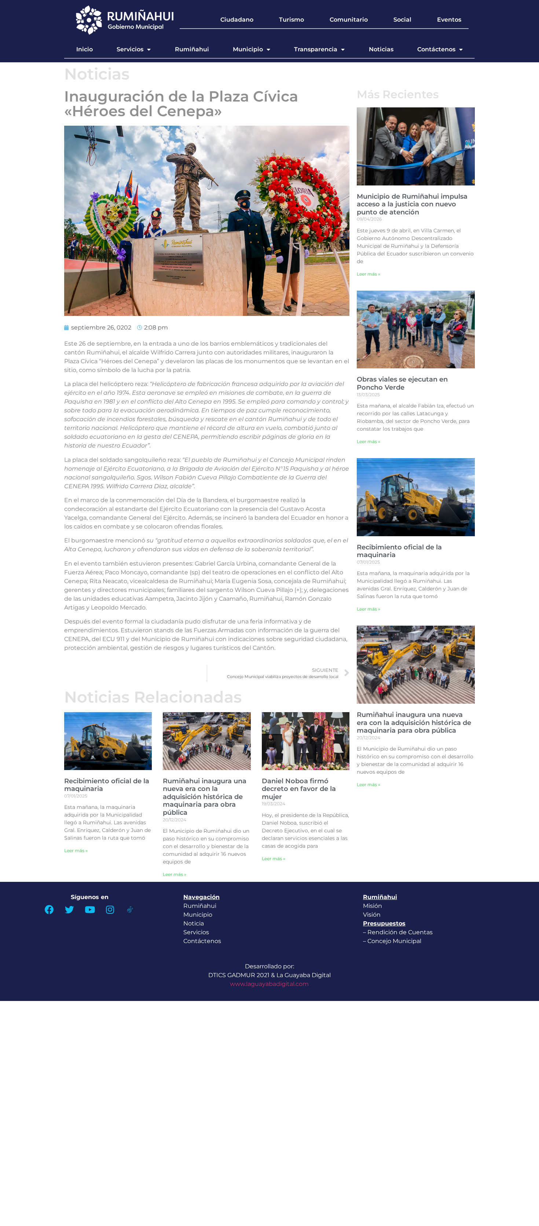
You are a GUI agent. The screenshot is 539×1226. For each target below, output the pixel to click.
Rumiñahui (192, 49)
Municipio (248, 49)
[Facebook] (49, 910)
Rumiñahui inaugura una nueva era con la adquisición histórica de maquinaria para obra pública (204, 797)
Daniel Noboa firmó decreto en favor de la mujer (299, 789)
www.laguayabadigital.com (269, 983)
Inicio (84, 49)
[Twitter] (69, 910)
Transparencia (315, 49)
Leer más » (76, 850)
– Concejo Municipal (393, 941)
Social (402, 19)
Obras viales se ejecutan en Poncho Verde (402, 383)
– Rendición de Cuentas (398, 932)
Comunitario (349, 19)
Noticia (193, 923)
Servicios (130, 49)
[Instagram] (110, 910)
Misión (372, 905)
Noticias (381, 49)
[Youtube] (90, 910)
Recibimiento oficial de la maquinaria (106, 785)
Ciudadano (236, 19)
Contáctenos (436, 49)
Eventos (449, 19)
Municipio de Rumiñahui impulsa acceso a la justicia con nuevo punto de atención (412, 204)
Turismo (291, 19)
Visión (372, 914)
